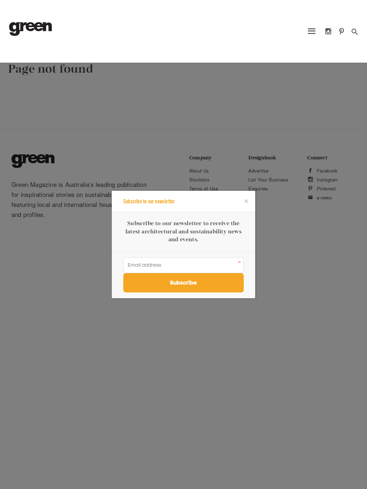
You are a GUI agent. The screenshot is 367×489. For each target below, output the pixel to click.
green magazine (30, 29)
